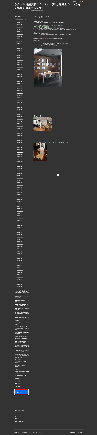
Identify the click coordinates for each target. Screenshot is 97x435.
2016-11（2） (20, 166)
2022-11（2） (20, 62)
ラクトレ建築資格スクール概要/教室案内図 (22, 372)
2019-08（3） (20, 109)
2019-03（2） (20, 116)
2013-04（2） (20, 239)
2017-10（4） (20, 149)
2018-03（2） (20, 140)
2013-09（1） (20, 227)
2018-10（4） (20, 126)
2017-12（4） (20, 147)
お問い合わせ (18, 383)
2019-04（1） (20, 114)
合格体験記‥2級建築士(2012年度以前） (22, 366)
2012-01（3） (20, 260)
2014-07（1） (20, 211)
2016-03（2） (20, 180)
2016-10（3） (20, 168)
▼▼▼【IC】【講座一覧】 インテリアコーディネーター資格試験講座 (22, 319)
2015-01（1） (20, 201)
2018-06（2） (20, 135)
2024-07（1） (20, 34)
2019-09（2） (20, 107)
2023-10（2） (20, 45)
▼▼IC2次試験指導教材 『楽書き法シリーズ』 (22, 301)
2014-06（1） (20, 213)
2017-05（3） (20, 154)
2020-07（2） (20, 95)
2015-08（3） (20, 189)
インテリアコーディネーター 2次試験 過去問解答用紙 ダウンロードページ (22, 356)
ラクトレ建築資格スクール (24, 432)
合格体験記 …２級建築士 (21, 338)
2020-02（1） (20, 97)
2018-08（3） (20, 130)
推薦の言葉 (17, 381)
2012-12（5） (20, 246)
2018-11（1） (20, 123)
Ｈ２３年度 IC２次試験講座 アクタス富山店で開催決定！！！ (50, 22)
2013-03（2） (20, 241)
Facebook (17, 386)
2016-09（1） (20, 170)
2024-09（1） (20, 31)
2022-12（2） (20, 60)
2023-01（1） (20, 57)
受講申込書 (17, 369)
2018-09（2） (20, 128)
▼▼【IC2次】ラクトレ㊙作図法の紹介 (22, 309)
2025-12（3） (20, 24)
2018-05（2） (20, 137)
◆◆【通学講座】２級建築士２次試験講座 (22, 333)
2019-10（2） (20, 104)
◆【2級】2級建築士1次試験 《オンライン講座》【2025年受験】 (22, 328)
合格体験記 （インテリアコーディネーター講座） (22, 361)
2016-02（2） (20, 182)
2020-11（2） (20, 90)
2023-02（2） (20, 55)
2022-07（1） (20, 69)
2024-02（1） (20, 41)
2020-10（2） (20, 93)
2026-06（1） (20, 22)
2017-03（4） (20, 159)
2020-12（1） (20, 88)
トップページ (18, 16)
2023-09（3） (20, 48)
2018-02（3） (20, 142)
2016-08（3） (20, 173)
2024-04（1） (20, 38)
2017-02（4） (20, 161)
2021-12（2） (20, 76)
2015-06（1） (20, 194)
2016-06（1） (20, 175)
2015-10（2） (20, 187)
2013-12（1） (20, 220)
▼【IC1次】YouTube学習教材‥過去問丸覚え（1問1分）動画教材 (22, 314)
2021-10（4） (20, 81)
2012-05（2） (20, 255)
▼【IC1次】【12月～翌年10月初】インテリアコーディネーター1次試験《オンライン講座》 (22, 347)
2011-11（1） (20, 265)
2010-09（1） (20, 277)
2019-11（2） (20, 102)
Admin (81, 432)
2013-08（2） (20, 229)
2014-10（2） (20, 206)
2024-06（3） (20, 36)
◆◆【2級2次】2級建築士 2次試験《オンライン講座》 (22, 342)
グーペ (77, 432)
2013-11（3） (20, 222)
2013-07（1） (20, 232)
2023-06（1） (20, 50)
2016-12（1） (20, 163)
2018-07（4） (20, 133)
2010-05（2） (20, 284)
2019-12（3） (20, 100)
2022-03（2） (20, 74)
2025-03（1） (20, 29)
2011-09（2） (20, 270)
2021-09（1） (20, 83)
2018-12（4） (20, 121)
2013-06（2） (20, 234)
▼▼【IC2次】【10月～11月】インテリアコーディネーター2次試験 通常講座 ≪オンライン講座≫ (22, 292)
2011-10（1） (20, 267)
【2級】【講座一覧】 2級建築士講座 (22, 323)
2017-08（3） (20, 152)
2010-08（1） (20, 279)
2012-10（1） (20, 251)
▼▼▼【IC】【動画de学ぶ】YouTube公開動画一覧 (21, 305)
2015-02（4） (20, 199)
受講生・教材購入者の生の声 (21, 336)
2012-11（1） (20, 248)
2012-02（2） (20, 258)
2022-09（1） (20, 67)
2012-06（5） (20, 253)
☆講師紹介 (17, 378)
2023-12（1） (20, 43)
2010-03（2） (20, 286)
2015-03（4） (20, 196)
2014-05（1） (20, 215)
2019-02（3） (20, 119)
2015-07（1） (20, 192)
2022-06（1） (20, 71)
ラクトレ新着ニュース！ (20, 19)
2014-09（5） (20, 208)
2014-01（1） (20, 218)
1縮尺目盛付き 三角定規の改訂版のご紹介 (22, 297)
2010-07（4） (20, 281)
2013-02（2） (20, 244)
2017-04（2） (20, 156)
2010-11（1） (20, 274)
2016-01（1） (20, 185)
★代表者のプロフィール (20, 375)
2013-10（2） (20, 225)
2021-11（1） (20, 78)
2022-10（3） (20, 64)
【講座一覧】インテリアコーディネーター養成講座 (22, 351)
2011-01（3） (20, 272)
